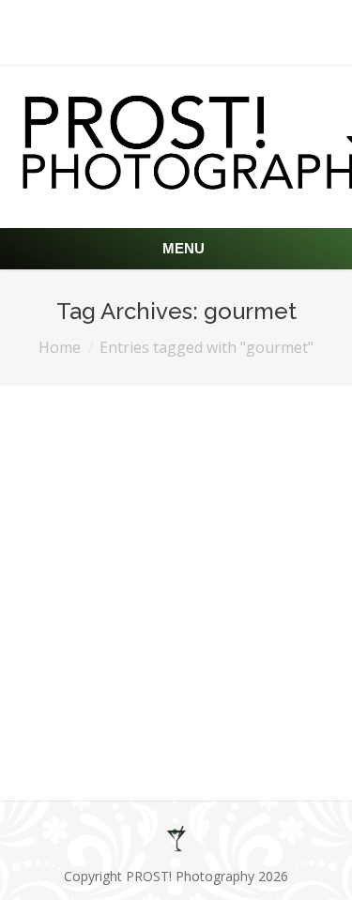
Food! (71, 671)
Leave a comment (224, 701)
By (171, 720)
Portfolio (88, 720)
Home (59, 347)
